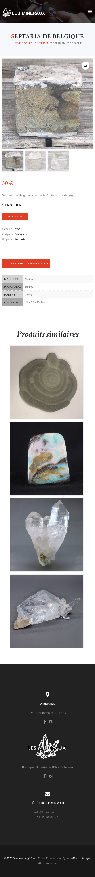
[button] (85, 66)
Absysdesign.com (47, 863)
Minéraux (45, 43)
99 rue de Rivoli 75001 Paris (48, 713)
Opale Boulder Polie (47, 455)
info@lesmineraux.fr (47, 812)
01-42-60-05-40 (47, 817)
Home (17, 43)
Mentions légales (59, 858)
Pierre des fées (46, 378)
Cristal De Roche (46, 531)
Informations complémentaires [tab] (26, 263)
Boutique (30, 43)
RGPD (36, 858)
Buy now (17, 216)
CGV (45, 858)
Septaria (19, 239)
